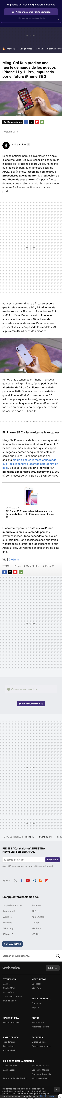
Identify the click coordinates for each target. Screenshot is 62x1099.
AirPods (35, 911)
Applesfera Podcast (13, 905)
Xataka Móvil (9, 988)
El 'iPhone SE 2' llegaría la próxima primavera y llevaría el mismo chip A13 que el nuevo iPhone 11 (30, 514)
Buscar (58, 956)
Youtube (27, 880)
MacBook (36, 928)
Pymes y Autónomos (41, 1046)
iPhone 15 (10, 48)
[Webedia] (11, 970)
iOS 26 (35, 934)
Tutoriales (36, 905)
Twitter (31, 122)
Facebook (26, 122)
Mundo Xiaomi (10, 1000)
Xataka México (10, 1065)
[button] (20, 144)
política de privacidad (43, 866)
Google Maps (26, 48)
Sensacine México (40, 1070)
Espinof (35, 1007)
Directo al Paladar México (15, 1078)
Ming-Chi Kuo (32, 566)
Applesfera (8, 992)
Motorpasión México (41, 1078)
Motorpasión (38, 1022)
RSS (40, 880)
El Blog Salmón (39, 1042)
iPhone (39, 48)
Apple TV (7, 917)
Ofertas (35, 922)
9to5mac (14, 559)
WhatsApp (8, 928)
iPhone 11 (49, 566)
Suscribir (52, 859)
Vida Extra (36, 988)
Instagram (34, 880)
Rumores (7, 922)
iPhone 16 (29, 837)
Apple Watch (38, 917)
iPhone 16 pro (45, 837)
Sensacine (37, 1003)
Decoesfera (8, 1046)
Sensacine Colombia (41, 1074)
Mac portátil (9, 911)
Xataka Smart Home (12, 996)
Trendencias (9, 1042)
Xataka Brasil (9, 1070)
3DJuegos (36, 984)
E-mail (42, 122)
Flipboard (37, 122)
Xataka (6, 984)
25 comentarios (14, 122)
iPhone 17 (8, 934)
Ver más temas (12, 944)
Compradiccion (10, 1050)
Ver (32, 703)
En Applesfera (12, 508)
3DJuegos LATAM (40, 1065)
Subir (51, 968)
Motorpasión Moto (40, 1027)
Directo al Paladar (11, 1022)
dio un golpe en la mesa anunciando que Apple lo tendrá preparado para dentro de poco (30, 463)
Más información (46, 1096)
